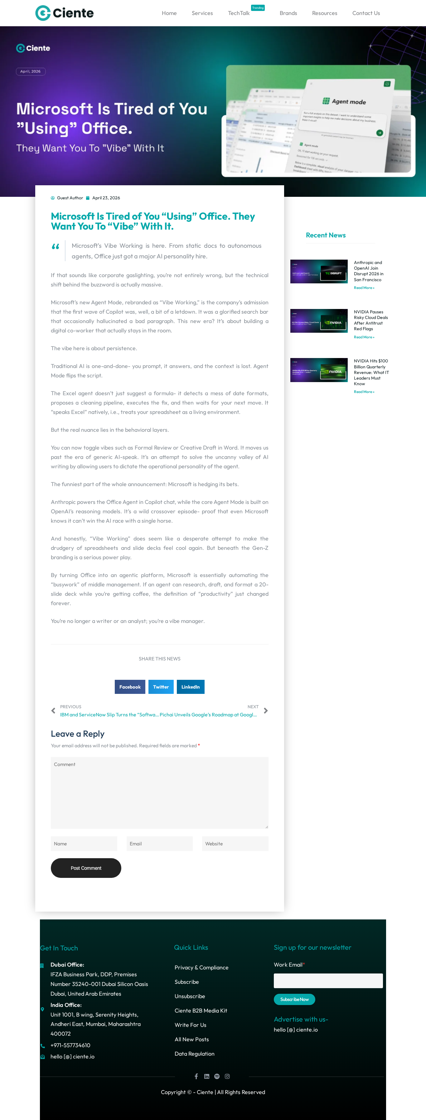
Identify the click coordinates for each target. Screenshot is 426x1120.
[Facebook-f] (196, 1076)
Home (169, 13)
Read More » (364, 287)
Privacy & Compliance (202, 967)
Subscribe (187, 981)
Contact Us (366, 13)
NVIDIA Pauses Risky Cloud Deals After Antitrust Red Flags (371, 320)
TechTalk (246, 11)
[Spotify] (217, 1076)
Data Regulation (195, 1053)
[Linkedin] (207, 1076)
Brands (288, 13)
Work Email (289, 964)
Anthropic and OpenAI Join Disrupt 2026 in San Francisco (369, 271)
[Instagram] (227, 1076)
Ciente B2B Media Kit (201, 1010)
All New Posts (192, 1039)
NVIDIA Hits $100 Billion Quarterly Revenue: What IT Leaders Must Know (371, 372)
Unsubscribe (190, 996)
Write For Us (190, 1024)
